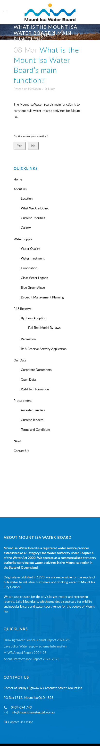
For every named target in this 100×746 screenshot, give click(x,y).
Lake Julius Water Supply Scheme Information (35, 646)
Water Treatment (33, 258)
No (33, 146)
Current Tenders (32, 420)
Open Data (28, 379)
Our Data (20, 360)
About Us (20, 189)
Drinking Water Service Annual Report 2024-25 (37, 640)
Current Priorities (33, 218)
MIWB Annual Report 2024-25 (25, 653)
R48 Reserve (23, 309)
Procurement (23, 401)
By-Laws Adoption (33, 318)
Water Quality (30, 249)
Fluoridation (29, 268)
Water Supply (23, 239)
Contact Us (21, 451)
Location (27, 198)
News (18, 441)
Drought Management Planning (42, 297)
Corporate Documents (36, 370)
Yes (19, 146)
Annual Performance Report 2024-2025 (31, 659)
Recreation (28, 339)
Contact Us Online (20, 722)
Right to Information (35, 389)
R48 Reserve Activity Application (44, 349)
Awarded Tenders (33, 410)
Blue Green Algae (33, 287)
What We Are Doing (35, 208)
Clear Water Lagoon (34, 278)
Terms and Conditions (35, 429)
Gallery (26, 228)
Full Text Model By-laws (44, 328)
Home (18, 179)
